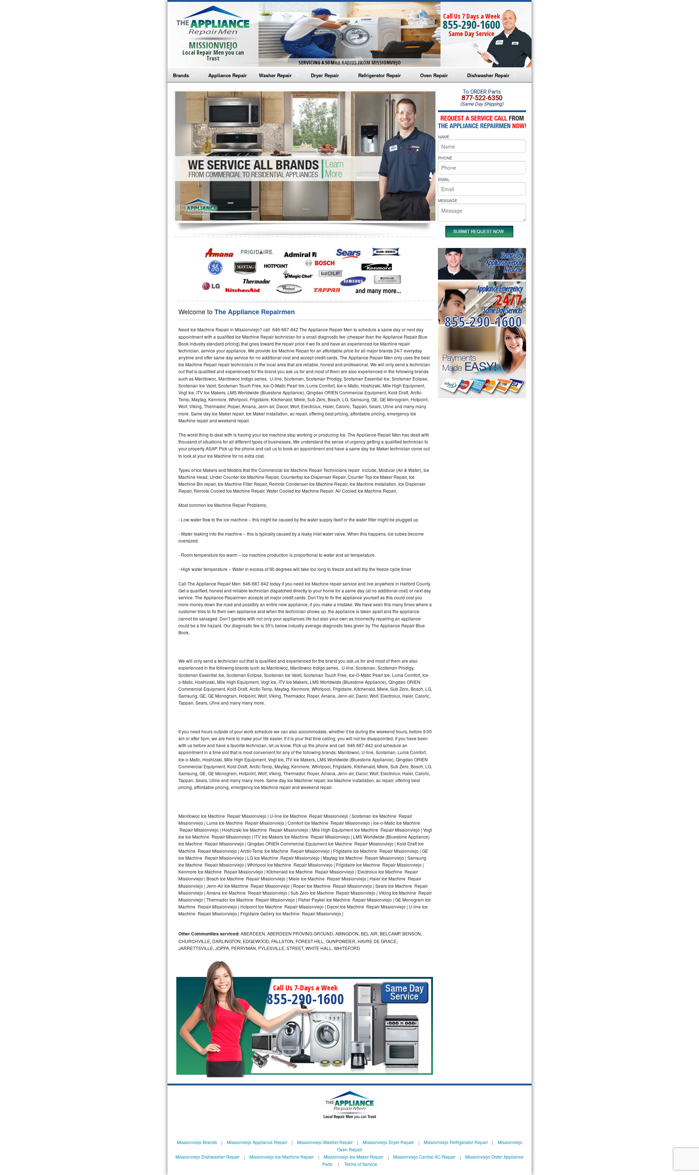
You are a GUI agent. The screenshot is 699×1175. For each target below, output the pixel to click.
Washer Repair (275, 75)
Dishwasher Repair (488, 75)
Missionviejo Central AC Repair (424, 1157)
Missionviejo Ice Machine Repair (281, 1157)
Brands (181, 75)
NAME (443, 136)
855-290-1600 (471, 24)
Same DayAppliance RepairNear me (504, 262)
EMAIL (444, 179)
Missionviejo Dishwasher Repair (207, 1157)
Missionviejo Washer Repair (325, 1142)
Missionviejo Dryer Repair (388, 1142)
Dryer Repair (325, 75)
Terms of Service (360, 1164)
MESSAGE (447, 200)
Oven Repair (434, 75)
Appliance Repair (227, 75)
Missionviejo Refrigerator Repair (456, 1142)
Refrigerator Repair (379, 75)
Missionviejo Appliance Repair (257, 1142)
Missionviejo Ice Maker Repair (353, 1157)
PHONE (445, 158)
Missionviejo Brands (197, 1142)
